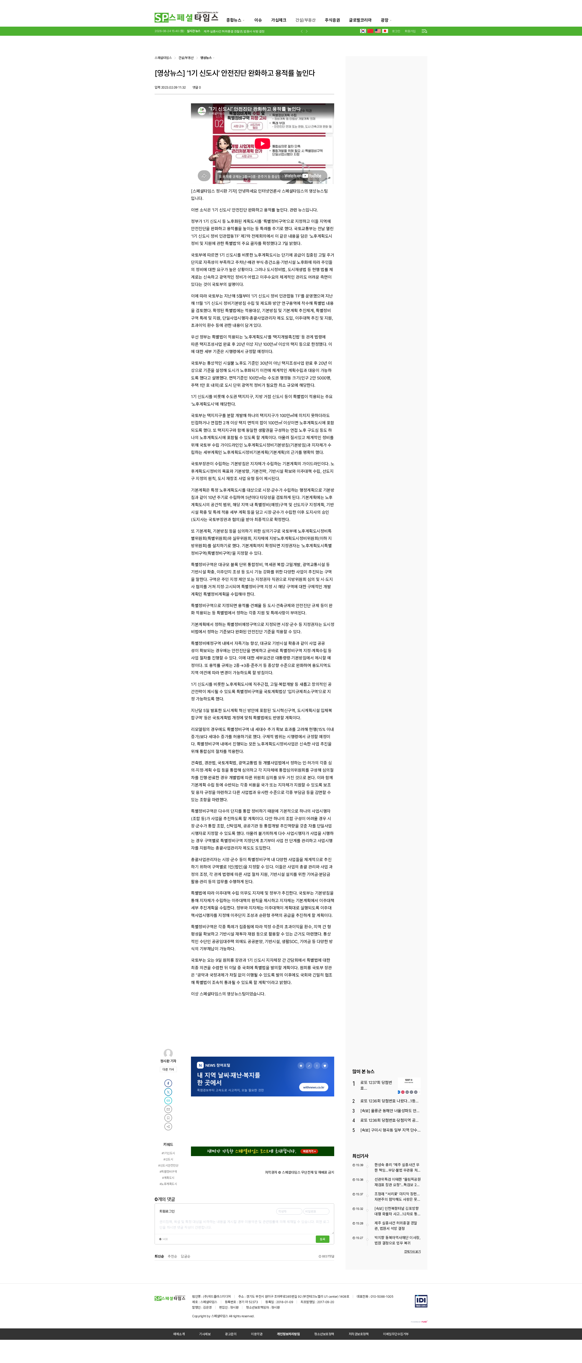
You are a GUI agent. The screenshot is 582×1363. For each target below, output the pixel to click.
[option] (249, 28)
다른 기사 (169, 1070)
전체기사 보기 (412, 1251)
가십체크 (278, 20)
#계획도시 (168, 1178)
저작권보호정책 (359, 1334)
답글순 (186, 1256)
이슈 (258, 20)
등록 (322, 1239)
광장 (384, 20)
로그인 (396, 31)
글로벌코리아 (360, 20)
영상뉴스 (206, 58)
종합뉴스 (233, 20)
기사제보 (205, 1334)
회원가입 (410, 31)
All (230, 1316)
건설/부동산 (305, 20)
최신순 (159, 1256)
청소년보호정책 (324, 1334)
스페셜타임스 (163, 58)
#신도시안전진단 (168, 1165)
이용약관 (256, 1334)
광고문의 (230, 1334)
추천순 (172, 1256)
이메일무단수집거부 (396, 1334)
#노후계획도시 (168, 1184)
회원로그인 (167, 1211)
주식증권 (332, 20)
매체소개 (179, 1334)
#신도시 (168, 1159)
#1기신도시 (168, 1153)
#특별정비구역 (168, 1171)
